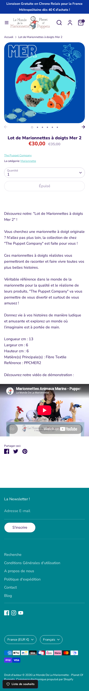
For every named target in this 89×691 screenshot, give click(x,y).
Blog (8, 595)
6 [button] (57, 127)
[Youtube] (20, 612)
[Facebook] (6, 612)
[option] (44, 82)
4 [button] (47, 127)
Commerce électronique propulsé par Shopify (44, 679)
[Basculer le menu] (5, 22)
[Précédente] (5, 126)
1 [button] (32, 127)
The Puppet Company (18, 155)
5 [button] (52, 127)
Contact (10, 587)
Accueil (8, 37)
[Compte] (70, 21)
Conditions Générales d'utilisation (32, 562)
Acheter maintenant (44, 199)
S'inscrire (19, 527)
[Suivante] (83, 126)
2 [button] (37, 127)
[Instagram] (13, 612)
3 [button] (42, 127)
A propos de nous (19, 570)
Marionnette (28, 161)
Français (49, 639)
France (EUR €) (18, 639)
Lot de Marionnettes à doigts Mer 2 (40, 37)
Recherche (13, 554)
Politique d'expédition (22, 579)
